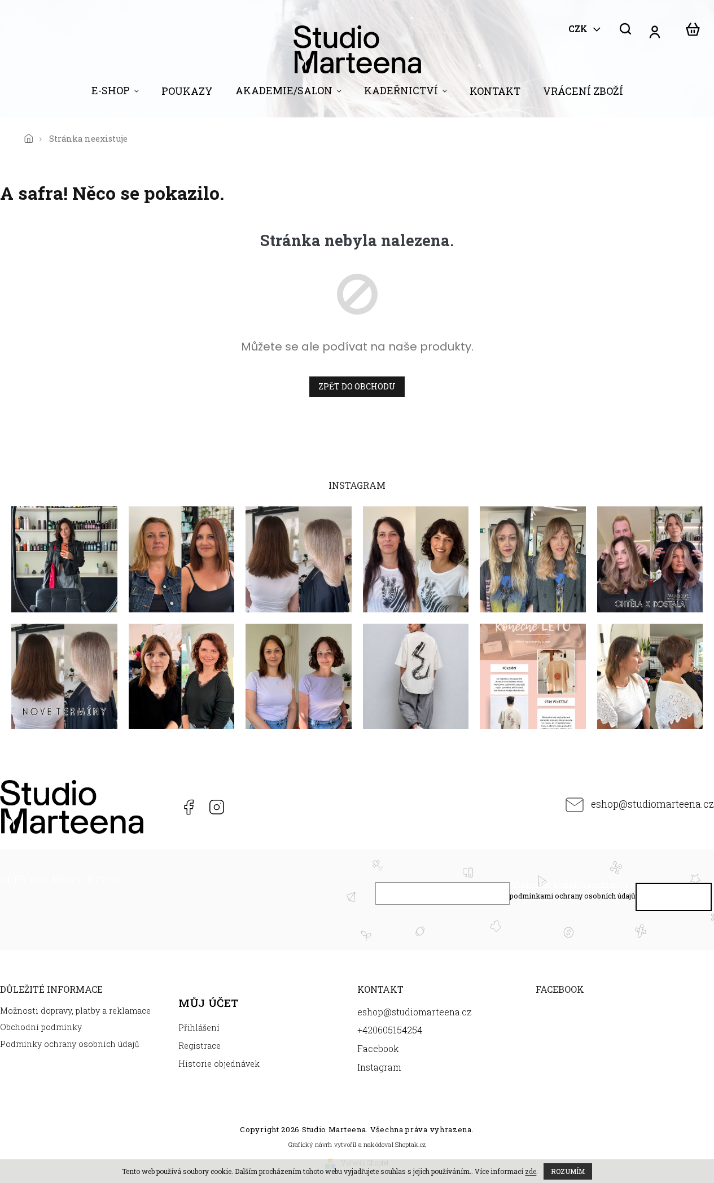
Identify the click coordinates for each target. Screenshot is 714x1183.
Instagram (216, 807)
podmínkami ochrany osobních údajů (573, 895)
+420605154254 (159, 807)
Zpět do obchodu (357, 386)
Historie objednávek (219, 1063)
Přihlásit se (674, 899)
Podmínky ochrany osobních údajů (69, 1044)
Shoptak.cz (410, 1144)
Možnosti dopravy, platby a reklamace (75, 1010)
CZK (579, 28)
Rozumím (568, 1171)
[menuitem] (115, 93)
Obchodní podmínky (41, 1027)
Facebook (188, 807)
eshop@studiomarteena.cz (652, 804)
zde (530, 1171)
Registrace (199, 1045)
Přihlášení (199, 1027)
